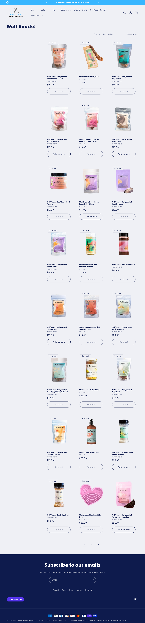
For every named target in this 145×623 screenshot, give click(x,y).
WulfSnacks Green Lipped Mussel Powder (122, 453)
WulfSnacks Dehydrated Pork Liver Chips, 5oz (122, 516)
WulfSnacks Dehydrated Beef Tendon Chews (57, 78)
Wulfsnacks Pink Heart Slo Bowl (90, 516)
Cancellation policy (118, 620)
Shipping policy (103, 620)
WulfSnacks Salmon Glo (89, 452)
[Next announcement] (98, 2)
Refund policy (90, 620)
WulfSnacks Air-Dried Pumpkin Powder (88, 266)
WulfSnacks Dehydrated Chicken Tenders (57, 453)
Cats (71, 590)
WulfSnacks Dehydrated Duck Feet (122, 391)
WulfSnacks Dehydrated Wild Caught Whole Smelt (57, 391)
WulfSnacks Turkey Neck (89, 77)
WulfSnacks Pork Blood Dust (123, 265)
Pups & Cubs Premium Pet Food (24, 620)
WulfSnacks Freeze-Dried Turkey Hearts (89, 328)
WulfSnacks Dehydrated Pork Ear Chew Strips (89, 140)
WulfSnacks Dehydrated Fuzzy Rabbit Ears (89, 203)
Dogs (64, 590)
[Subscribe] (93, 580)
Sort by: (97, 34)
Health (79, 590)
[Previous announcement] (46, 2)
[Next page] (98, 545)
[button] (34, 10)
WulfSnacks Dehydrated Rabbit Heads (122, 203)
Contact (88, 590)
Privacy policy (44, 620)
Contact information (74, 620)
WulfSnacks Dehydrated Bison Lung (122, 140)
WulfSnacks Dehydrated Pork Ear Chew (57, 140)
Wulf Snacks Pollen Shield (89, 390)
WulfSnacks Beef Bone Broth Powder (58, 203)
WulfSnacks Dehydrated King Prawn (122, 78)
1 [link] (84, 544)
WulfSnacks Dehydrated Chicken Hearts (57, 328)
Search (56, 590)
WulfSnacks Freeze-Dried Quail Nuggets (122, 328)
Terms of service (58, 620)
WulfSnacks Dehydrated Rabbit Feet (57, 266)
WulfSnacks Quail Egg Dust (58, 515)
